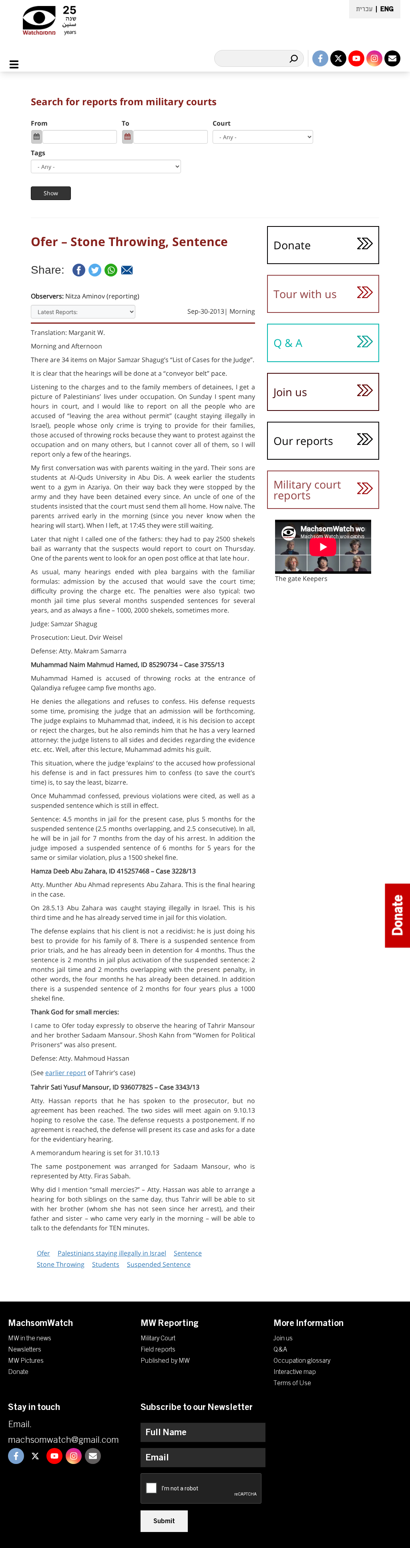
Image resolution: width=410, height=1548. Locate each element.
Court (222, 123)
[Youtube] (356, 58)
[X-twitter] (338, 58)
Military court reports (307, 490)
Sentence (188, 1253)
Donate (292, 245)
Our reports (303, 440)
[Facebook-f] (320, 58)
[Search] (293, 58)
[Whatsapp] (111, 270)
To (125, 123)
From (39, 123)
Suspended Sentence (159, 1264)
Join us (290, 391)
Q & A (287, 342)
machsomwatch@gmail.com (63, 1440)
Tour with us (305, 293)
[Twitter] (94, 270)
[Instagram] (374, 58)
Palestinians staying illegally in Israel (112, 1253)
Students (105, 1264)
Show (51, 193)
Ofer (43, 1253)
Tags (38, 152)
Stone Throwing (60, 1264)
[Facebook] (78, 270)
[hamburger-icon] (19, 64)
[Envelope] (392, 58)
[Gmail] (127, 270)
